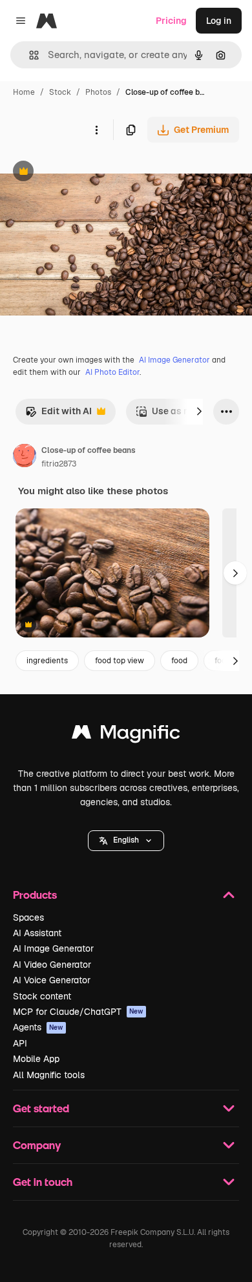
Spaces (28, 917)
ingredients (47, 661)
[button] (126, 840)
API (20, 1043)
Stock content (42, 996)
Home (24, 92)
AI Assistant (37, 933)
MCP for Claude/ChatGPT (78, 1011)
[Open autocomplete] (29, 55)
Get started (41, 1108)
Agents (38, 1027)
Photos (98, 92)
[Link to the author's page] (24, 457)
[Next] (199, 412)
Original (83, 172)
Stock (60, 92)
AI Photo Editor (112, 372)
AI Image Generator (174, 360)
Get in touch (42, 1181)
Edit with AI (58, 414)
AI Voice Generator (51, 980)
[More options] (96, 130)
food (179, 661)
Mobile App (36, 1059)
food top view (119, 661)
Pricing (171, 20)
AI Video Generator (52, 964)
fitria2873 (58, 464)
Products (35, 894)
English (126, 840)
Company (37, 1145)
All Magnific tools (49, 1075)
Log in (218, 20)
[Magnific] (126, 735)
